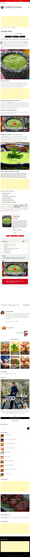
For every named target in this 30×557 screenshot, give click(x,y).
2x (24, 241)
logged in (7, 373)
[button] (12, 218)
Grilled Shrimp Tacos (5, 353)
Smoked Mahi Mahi (7, 452)
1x (23, 241)
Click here (21, 0)
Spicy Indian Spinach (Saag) (15, 367)
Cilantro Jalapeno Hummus (15, 353)
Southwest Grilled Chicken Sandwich (8, 196)
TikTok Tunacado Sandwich (9, 460)
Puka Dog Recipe (7, 456)
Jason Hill (2, 33)
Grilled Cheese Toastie (6, 193)
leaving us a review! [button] (14, 282)
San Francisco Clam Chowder (9, 447)
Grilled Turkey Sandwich (6, 198)
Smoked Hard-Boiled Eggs (25, 367)
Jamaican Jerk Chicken (5, 367)
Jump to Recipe (9, 36)
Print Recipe (23, 36)
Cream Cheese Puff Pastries (9, 465)
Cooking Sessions (13, 6)
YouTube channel (16, 206)
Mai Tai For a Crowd (7, 473)
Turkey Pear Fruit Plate (25, 353)
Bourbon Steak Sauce (8, 434)
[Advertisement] (15, 21)
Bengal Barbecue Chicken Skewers (10, 469)
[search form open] (28, 3)
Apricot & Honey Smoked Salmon (10, 439)
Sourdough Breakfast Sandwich (9, 443)
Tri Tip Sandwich (5, 194)
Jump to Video (16, 36)
